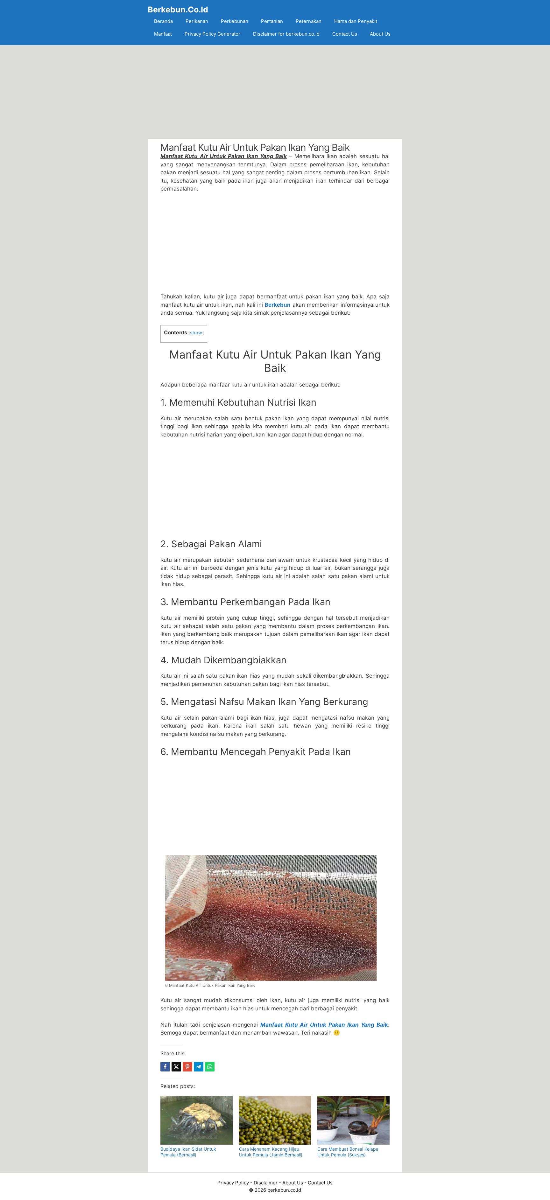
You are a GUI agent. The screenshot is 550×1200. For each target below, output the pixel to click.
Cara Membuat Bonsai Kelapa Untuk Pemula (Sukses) (347, 1151)
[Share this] (165, 1066)
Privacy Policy (233, 1183)
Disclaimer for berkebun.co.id (286, 34)
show (196, 333)
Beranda (163, 21)
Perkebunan (234, 21)
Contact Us (344, 34)
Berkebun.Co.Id (178, 9)
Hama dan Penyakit (355, 21)
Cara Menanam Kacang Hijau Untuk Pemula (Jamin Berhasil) (270, 1151)
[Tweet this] (176, 1066)
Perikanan (197, 21)
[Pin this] (187, 1066)
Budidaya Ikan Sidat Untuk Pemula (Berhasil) (188, 1151)
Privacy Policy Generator (212, 34)
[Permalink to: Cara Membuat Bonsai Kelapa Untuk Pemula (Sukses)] (353, 1120)
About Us (380, 34)
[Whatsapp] (210, 1066)
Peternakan (308, 21)
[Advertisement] (275, 92)
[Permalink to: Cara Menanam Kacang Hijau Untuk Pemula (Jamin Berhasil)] (275, 1120)
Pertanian (272, 21)
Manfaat (163, 34)
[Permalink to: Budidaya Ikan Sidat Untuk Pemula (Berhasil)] (196, 1120)
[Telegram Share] (198, 1066)
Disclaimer (266, 1183)
